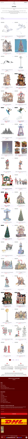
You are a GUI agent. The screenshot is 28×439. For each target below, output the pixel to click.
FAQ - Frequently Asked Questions (5, 402)
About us (2, 394)
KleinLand (6, 435)
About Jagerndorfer (3, 400)
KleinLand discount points (4, 401)
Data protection (3, 385)
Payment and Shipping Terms (5, 387)
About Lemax (2, 397)
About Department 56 (4, 396)
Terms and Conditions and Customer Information (8, 388)
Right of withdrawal (3, 386)
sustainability (2, 395)
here (26, 375)
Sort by (2, 17)
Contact (2, 393)
